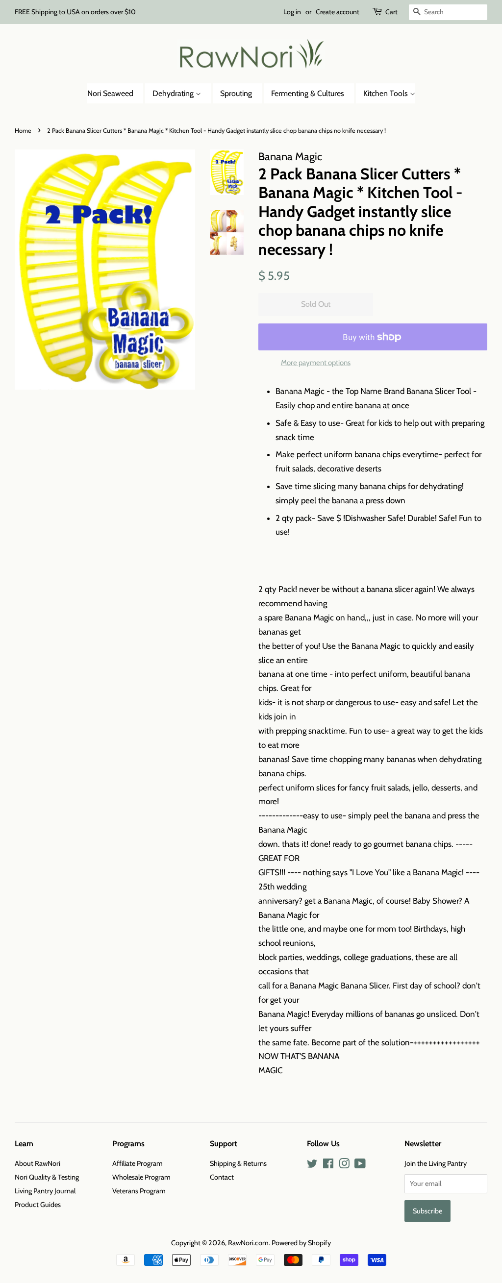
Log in (292, 11)
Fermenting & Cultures (307, 93)
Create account (337, 11)
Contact (222, 1177)
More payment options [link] (316, 362)
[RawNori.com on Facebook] (328, 1165)
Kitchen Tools (386, 93)
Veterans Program (139, 1190)
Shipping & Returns (238, 1163)
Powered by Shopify (301, 1242)
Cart (391, 11)
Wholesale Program (141, 1177)
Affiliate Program (137, 1163)
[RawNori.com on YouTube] (360, 1165)
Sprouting (236, 93)
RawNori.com (248, 1242)
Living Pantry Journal (45, 1190)
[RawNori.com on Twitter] (312, 1165)
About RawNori (37, 1163)
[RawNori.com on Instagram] (344, 1165)
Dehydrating (174, 93)
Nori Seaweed (110, 93)
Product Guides (38, 1204)
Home (23, 130)
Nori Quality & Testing (47, 1177)
